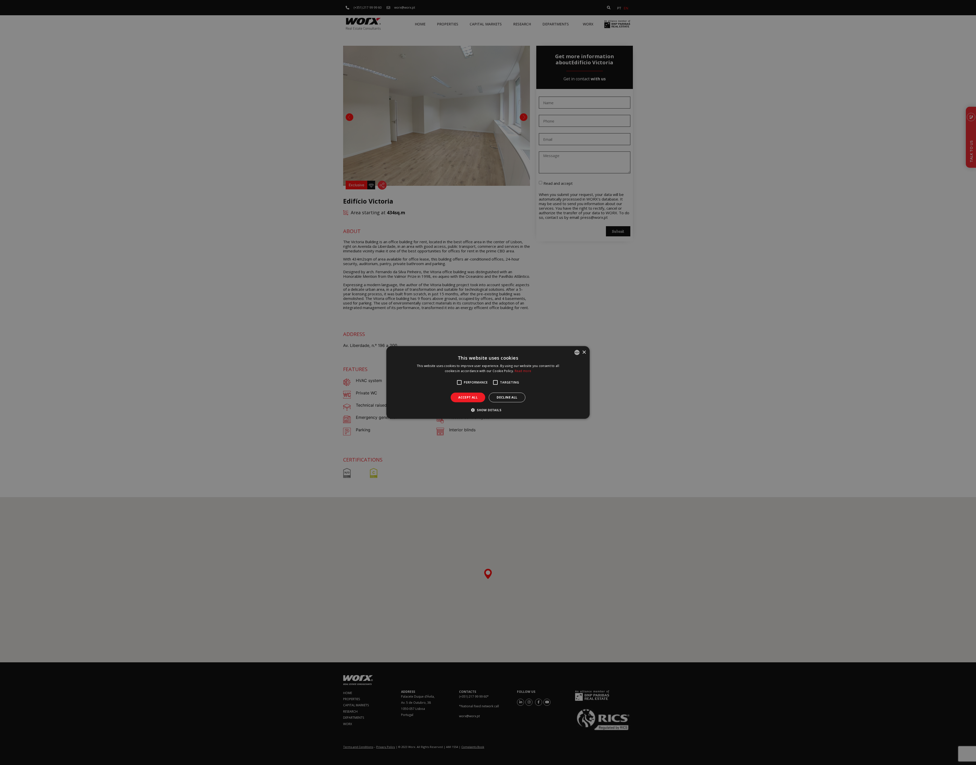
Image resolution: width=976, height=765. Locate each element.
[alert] (488, 382)
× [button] (584, 352)
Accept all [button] (468, 397)
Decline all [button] (507, 397)
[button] (488, 409)
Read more (523, 371)
